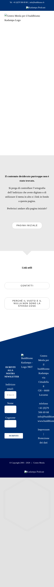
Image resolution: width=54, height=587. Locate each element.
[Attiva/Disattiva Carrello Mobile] (35, 28)
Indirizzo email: (10, 386)
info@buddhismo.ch (37, 2)
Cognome (10, 417)
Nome (10, 403)
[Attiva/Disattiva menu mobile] (43, 28)
